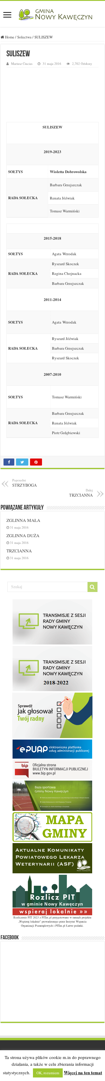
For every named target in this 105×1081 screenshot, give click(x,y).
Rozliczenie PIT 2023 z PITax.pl (32, 917)
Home (9, 37)
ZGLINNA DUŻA (22, 535)
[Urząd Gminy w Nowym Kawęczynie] (52, 14)
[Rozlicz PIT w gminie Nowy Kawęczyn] (52, 894)
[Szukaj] (92, 587)
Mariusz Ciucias (21, 63)
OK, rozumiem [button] (47, 1072)
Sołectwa (24, 37)
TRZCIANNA (19, 551)
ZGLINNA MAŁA (23, 520)
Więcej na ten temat (83, 1072)
